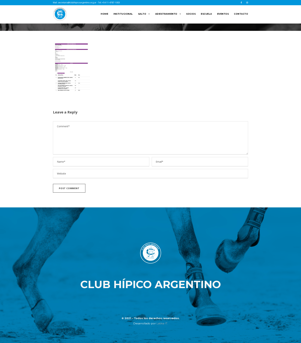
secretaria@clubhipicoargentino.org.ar (77, 2)
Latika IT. (162, 323)
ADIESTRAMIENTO (166, 14)
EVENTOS (223, 14)
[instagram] (247, 2)
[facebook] (241, 2)
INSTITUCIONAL (123, 14)
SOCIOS (191, 14)
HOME (104, 14)
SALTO (142, 14)
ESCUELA (206, 14)
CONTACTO (241, 14)
